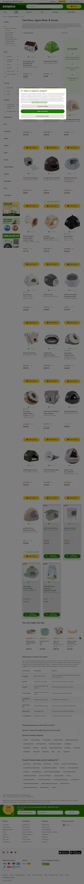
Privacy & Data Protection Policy (39, 102)
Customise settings (42, 106)
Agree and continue (42, 111)
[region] (42, 103)
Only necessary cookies (42, 116)
